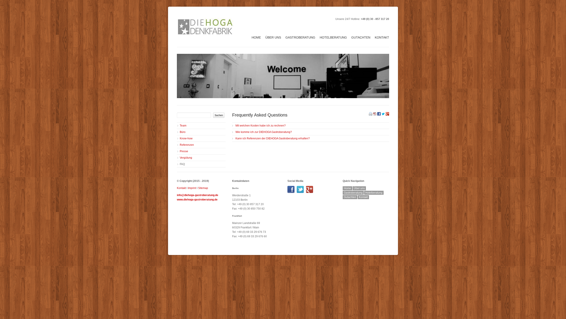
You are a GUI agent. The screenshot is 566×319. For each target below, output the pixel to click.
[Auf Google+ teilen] (387, 114)
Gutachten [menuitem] (360, 37)
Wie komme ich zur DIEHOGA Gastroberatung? (263, 132)
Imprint (192, 188)
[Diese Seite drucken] (370, 114)
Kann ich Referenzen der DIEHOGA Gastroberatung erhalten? (272, 138)
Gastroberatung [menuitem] (300, 37)
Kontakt (181, 188)
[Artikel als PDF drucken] (375, 114)
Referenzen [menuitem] (187, 144)
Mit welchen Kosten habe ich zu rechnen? (260, 125)
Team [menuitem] (183, 125)
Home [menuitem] (256, 37)
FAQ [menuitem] (182, 164)
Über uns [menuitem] (273, 37)
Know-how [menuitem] (186, 138)
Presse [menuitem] (184, 151)
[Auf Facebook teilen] (379, 114)
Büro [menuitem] (182, 132)
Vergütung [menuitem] (186, 157)
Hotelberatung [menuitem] (333, 37)
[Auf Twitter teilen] (383, 114)
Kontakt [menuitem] (382, 37)
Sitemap (203, 188)
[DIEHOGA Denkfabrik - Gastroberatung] (292, 192)
